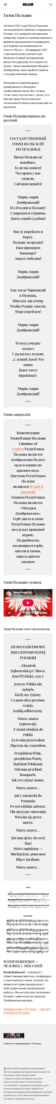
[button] (5, 4)
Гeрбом (18, 448)
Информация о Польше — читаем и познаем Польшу (27, 1011)
